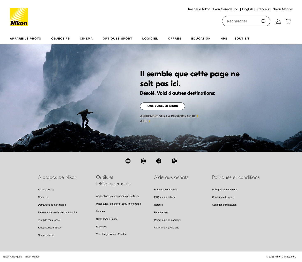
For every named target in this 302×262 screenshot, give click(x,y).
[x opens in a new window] (174, 161)
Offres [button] (174, 38)
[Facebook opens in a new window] (159, 161)
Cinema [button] (86, 38)
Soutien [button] (241, 38)
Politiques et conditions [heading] (236, 177)
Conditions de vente (223, 197)
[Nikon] (20, 13)
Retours (158, 204)
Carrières (43, 197)
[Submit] (263, 21)
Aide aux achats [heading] (171, 177)
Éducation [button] (201, 38)
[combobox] (246, 21)
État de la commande (165, 189)
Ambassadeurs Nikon (49, 227)
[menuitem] (30, 37)
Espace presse (46, 189)
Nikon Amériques (12, 256)
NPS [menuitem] (224, 38)
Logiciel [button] (150, 38)
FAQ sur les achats (164, 197)
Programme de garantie (167, 220)
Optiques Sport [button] (117, 38)
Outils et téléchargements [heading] (113, 181)
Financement (161, 212)
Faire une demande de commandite (57, 212)
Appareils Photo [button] (25, 38)
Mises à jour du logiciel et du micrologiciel (119, 203)
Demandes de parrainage (52, 204)
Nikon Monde (32, 256)
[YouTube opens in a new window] (128, 161)
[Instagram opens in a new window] (143, 161)
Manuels (100, 211)
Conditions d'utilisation (224, 204)
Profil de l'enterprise (49, 220)
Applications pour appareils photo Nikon (117, 196)
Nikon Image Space (107, 219)
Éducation (101, 226)
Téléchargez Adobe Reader (111, 234)
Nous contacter (46, 235)
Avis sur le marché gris (166, 227)
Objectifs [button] (60, 38)
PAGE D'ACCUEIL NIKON (162, 106)
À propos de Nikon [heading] (57, 177)
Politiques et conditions (224, 189)
